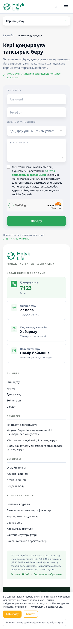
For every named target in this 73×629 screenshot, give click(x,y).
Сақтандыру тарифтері (22, 535)
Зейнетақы (14, 400)
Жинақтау (13, 382)
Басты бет (8, 35)
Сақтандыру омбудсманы (48, 574)
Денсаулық (14, 394)
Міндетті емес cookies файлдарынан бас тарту (34, 622)
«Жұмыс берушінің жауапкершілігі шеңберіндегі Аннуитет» (29, 432)
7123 (5, 238)
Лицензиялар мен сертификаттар (29, 510)
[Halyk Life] (18, 256)
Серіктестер (14, 522)
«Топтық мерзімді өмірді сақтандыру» (32, 440)
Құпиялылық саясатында (46, 606)
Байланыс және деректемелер (27, 541)
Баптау (30, 614)
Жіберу (36, 221)
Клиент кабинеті (17, 473)
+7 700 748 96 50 (20, 238)
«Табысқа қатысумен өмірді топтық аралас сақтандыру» (35, 447)
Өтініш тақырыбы (19, 142)
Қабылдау (12, 614)
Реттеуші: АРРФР (20, 574)
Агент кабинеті (16, 480)
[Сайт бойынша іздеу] (56, 7)
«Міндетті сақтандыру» (22, 424)
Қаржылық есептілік (20, 528)
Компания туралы (18, 504)
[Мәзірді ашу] (66, 7)
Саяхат (11, 406)
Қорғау (11, 388)
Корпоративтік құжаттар (23, 516)
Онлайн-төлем (16, 467)
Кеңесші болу (15, 486)
